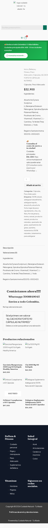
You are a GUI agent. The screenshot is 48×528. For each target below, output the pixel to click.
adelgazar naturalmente (32, 200)
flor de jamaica (33, 214)
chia (35, 211)
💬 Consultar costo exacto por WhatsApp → (34, 168)
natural (31, 216)
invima (26, 216)
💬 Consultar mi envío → (15, 55)
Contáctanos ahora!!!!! (24, 291)
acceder (14, 326)
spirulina (32, 228)
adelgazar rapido (30, 202)
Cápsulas (36, 75)
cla (39, 211)
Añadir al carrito (33, 185)
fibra (25, 214)
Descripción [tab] (8, 248)
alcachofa (28, 205)
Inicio (26, 69)
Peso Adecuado (38, 84)
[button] (24, 17)
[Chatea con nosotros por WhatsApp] (2, 526)
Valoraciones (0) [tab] (10, 253)
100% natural (37, 197)
